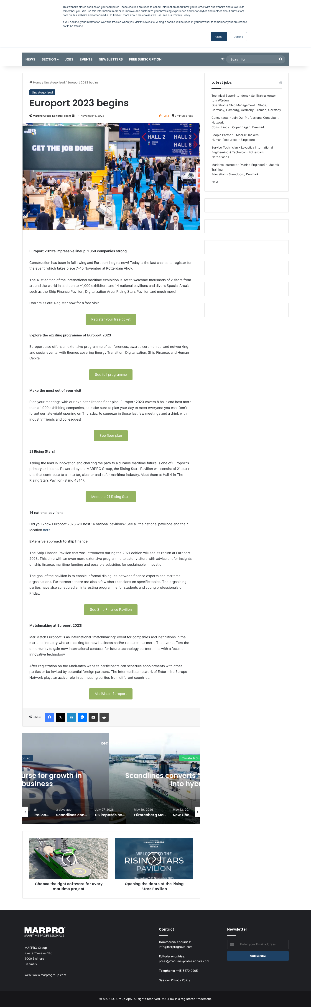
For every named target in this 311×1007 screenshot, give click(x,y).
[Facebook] (49, 717)
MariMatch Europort (111, 694)
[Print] (104, 717)
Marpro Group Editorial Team (52, 115)
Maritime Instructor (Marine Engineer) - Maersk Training (245, 167)
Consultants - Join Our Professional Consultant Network (245, 120)
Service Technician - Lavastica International (242, 147)
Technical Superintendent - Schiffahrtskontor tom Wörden (244, 98)
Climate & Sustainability (111, 758)
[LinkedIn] (71, 717)
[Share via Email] (93, 717)
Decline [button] (238, 36)
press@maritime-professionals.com (184, 961)
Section (49, 59)
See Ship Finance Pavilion (111, 609)
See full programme (111, 374)
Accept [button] (219, 36)
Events (86, 59)
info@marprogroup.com (175, 947)
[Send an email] (73, 115)
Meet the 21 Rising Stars (110, 497)
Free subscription (145, 59)
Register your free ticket (110, 319)
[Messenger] (82, 717)
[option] (111, 778)
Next (215, 182)
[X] (60, 717)
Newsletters (111, 59)
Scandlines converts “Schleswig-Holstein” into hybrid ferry (111, 779)
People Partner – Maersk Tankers (235, 135)
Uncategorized (54, 82)
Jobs (69, 59)
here (47, 530)
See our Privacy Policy (174, 980)
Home (36, 82)
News (30, 59)
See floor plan (110, 435)
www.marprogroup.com (49, 975)
